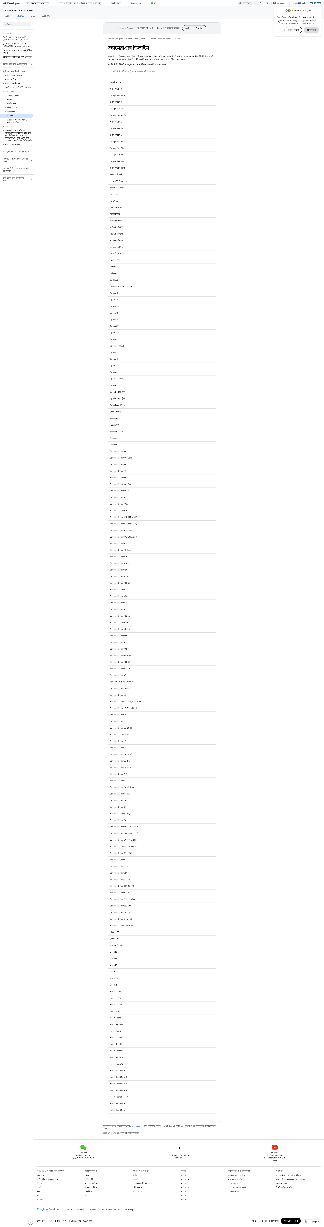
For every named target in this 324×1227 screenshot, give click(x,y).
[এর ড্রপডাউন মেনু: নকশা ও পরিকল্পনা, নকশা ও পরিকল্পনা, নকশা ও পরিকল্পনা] (105, 3)
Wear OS (136, 1179)
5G (86, 1195)
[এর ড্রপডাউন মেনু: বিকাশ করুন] (123, 3)
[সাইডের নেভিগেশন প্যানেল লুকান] (30, 1222)
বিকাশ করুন (116, 3)
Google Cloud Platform (110, 1210)
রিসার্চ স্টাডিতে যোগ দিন (284, 1187)
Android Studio (299, 3)
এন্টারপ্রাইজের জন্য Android (47, 1179)
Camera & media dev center (18, 10)
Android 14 (185, 1187)
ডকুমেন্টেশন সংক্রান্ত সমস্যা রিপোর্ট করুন (290, 1179)
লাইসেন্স (51, 1221)
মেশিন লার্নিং (89, 1179)
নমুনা (33, 16)
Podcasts (40, 1199)
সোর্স (38, 1187)
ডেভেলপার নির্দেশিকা (235, 1179)
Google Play (135, 3)
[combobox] (250, 3)
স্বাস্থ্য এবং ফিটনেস (91, 1183)
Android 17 (185, 1175)
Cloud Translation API (156, 28)
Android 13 (185, 1191)
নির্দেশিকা (20, 16)
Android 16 (185, 1179)
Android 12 (185, 1195)
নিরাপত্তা (40, 1183)
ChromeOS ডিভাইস (140, 1183)
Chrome (80, 1210)
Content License (135, 1126)
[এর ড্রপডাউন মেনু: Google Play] (144, 3)
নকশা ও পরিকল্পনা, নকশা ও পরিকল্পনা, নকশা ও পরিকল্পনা (80, 3)
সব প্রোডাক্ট (129, 1210)
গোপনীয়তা (89, 1191)
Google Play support (284, 1183)
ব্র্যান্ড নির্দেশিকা (62, 1221)
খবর (38, 1191)
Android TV (137, 1191)
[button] (15, 64)
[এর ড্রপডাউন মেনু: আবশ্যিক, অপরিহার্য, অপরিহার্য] (52, 3)
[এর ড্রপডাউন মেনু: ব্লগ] (159, 3)
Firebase (92, 1210)
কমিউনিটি (46, 16)
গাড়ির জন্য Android (140, 1187)
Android (40, 1175)
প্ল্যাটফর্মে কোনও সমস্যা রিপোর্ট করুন (289, 1175)
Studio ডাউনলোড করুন (237, 1187)
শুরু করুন (311, 30)
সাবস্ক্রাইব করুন (291, 1221)
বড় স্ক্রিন (135, 1175)
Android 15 (185, 1183)
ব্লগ (155, 3)
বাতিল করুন (293, 30)
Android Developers (115, 39)
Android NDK (233, 1191)
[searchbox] (17, 24)
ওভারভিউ (6, 16)
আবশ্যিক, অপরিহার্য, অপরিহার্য (37, 3)
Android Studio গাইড (236, 1175)
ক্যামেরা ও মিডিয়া (91, 1187)
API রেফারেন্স (233, 1183)
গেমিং (87, 1175)
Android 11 (185, 1199)
